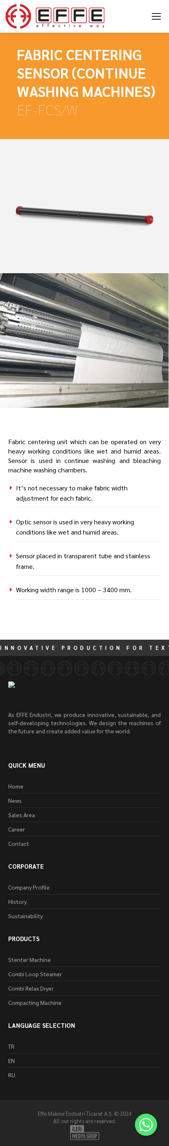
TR (11, 1046)
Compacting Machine (35, 1002)
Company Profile (29, 887)
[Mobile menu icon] (156, 16)
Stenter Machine (29, 959)
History (17, 901)
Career (16, 829)
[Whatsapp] (146, 1125)
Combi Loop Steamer (35, 973)
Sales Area (21, 814)
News (15, 800)
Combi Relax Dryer (31, 988)
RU (11, 1075)
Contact (18, 843)
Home (15, 786)
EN (11, 1060)
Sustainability (25, 915)
